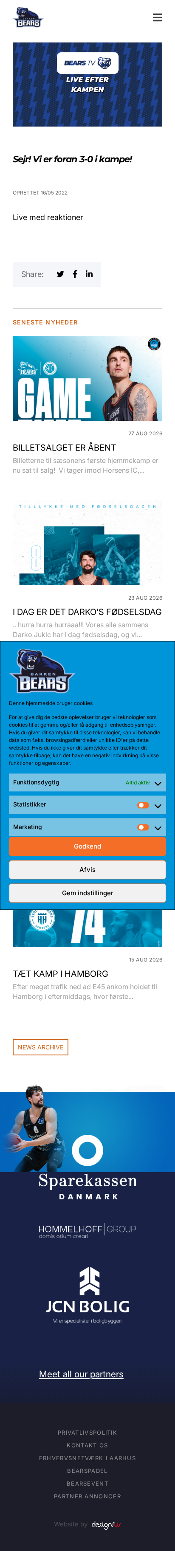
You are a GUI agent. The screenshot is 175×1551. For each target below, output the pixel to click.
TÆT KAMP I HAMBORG (60, 974)
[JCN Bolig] (87, 1267)
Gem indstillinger (87, 893)
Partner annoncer (87, 1496)
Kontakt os (87, 1445)
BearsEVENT (87, 1483)
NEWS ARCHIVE (40, 1047)
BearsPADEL (87, 1470)
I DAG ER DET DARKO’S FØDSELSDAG (87, 612)
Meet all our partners (81, 1374)
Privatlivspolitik (87, 1432)
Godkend (87, 846)
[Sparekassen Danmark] (87, 1140)
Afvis (87, 870)
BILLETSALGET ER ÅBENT (64, 448)
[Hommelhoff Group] (87, 1228)
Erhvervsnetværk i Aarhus (87, 1458)
